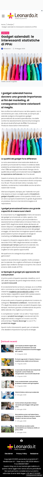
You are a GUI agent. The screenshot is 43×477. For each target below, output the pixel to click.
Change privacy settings (34, 475)
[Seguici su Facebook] (21, 440)
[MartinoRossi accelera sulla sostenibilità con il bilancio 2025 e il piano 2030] (7, 429)
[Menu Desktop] (3, 16)
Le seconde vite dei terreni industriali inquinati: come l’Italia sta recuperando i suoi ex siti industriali (27, 372)
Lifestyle (5, 33)
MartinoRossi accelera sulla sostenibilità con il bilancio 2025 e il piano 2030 (27, 428)
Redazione (34, 453)
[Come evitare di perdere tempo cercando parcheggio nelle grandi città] (7, 405)
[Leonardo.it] (23, 16)
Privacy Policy (21, 453)
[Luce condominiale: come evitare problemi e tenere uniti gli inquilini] (7, 384)
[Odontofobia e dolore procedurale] (7, 395)
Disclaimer (9, 453)
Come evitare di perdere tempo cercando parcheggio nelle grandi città (26, 404)
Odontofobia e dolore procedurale (27, 392)
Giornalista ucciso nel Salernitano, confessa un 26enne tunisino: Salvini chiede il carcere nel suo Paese (27, 416)
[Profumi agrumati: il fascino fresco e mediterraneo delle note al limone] (7, 362)
